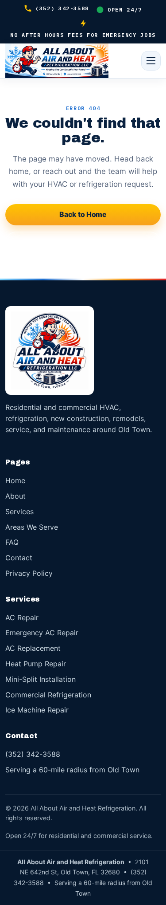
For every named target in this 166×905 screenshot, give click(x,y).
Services (19, 511)
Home (15, 480)
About (15, 496)
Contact (18, 557)
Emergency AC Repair (41, 632)
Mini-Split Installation (40, 679)
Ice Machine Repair (37, 709)
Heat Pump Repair (35, 663)
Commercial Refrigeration (48, 694)
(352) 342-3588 (62, 8)
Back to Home (83, 214)
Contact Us (83, 241)
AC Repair (22, 617)
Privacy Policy (29, 573)
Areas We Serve (31, 527)
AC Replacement (33, 648)
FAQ (12, 542)
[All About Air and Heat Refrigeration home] (56, 60)
